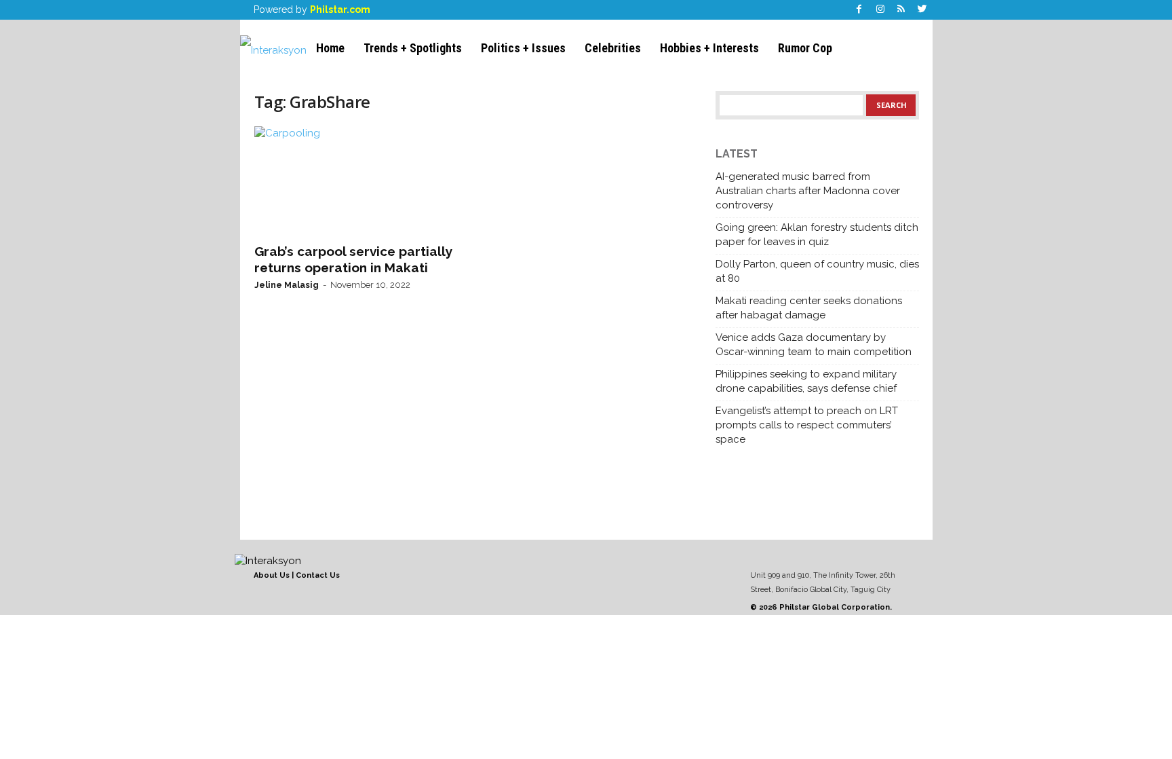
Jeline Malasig (286, 285)
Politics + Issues (523, 48)
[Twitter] (922, 10)
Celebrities (613, 48)
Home (330, 48)
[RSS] (901, 10)
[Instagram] (880, 10)
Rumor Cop (805, 48)
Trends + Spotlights (413, 48)
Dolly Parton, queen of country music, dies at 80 (817, 271)
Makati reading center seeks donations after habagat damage (809, 308)
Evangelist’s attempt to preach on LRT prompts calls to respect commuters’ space (807, 425)
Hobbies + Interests (709, 48)
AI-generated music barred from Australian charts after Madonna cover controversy (808, 190)
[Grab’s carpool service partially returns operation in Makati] (356, 180)
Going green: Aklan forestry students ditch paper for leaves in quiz (817, 234)
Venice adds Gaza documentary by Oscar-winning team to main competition (814, 344)
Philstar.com (340, 9)
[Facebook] (859, 10)
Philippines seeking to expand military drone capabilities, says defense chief (806, 381)
